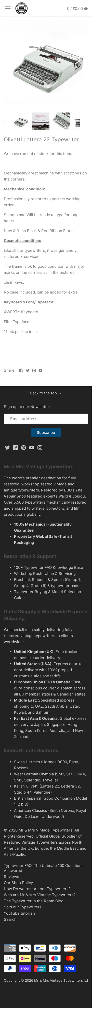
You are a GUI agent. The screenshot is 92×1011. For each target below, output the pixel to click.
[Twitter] (7, 447)
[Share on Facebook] (21, 369)
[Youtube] (31, 447)
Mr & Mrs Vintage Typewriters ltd (61, 980)
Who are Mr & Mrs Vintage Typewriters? (40, 894)
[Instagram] (39, 447)
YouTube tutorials (19, 913)
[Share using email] (40, 369)
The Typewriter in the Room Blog (33, 900)
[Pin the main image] (34, 369)
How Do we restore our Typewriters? (37, 888)
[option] (20, 121)
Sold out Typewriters (23, 907)
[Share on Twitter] (28, 369)
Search (10, 919)
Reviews (11, 876)
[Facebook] (15, 447)
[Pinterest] (23, 447)
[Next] (86, 121)
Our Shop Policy (18, 882)
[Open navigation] (7, 8)
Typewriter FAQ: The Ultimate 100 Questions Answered (44, 868)
